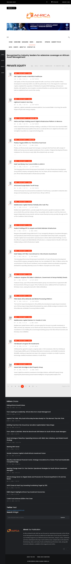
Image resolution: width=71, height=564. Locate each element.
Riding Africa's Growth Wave (26, 8)
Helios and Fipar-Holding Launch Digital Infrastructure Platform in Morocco (38, 121)
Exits (41, 65)
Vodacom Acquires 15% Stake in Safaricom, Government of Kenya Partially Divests (40, 277)
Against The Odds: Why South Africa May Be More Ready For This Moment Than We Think (35, 418)
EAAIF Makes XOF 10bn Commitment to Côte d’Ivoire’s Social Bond (35, 254)
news (2, 54)
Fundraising (48, 65)
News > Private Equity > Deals (23, 73)
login (2, 72)
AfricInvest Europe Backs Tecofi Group (26, 186)
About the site (31, 557)
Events (16, 47)
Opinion (47, 42)
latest (2, 60)
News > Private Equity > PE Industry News (26, 118)
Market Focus (56, 42)
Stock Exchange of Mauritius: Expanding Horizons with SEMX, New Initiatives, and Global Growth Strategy (37, 439)
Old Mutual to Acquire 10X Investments (26, 344)
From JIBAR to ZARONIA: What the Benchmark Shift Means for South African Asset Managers (36, 432)
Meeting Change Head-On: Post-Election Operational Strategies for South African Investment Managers (37, 469)
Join (68, 2)
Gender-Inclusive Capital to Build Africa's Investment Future (26, 453)
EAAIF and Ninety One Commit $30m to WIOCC (29, 164)
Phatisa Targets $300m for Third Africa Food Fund (30, 143)
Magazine (25, 42)
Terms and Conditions (43, 557)
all (32, 65)
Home (10, 42)
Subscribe (17, 42)
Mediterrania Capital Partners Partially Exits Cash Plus (31, 205)
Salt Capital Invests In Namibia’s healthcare (28, 76)
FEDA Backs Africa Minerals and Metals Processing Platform (33, 299)
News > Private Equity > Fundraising (24, 139)
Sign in (64, 2)
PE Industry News (59, 65)
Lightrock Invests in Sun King (23, 102)
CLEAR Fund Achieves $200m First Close (20, 499)
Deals (36, 65)
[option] (40, 8)
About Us (23, 47)
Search (63, 517)
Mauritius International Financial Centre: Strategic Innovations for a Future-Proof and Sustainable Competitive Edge (38, 461)
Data (10, 47)
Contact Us (31, 47)
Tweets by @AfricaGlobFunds (15, 510)
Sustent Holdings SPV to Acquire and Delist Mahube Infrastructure (35, 228)
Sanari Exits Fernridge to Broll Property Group (28, 367)
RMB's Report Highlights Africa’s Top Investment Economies (26, 492)
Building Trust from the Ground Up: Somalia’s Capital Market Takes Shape (30, 425)
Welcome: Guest (11, 2)
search (3, 66)
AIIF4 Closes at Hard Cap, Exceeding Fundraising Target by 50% (27, 485)
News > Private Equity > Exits (23, 201)
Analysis (39, 42)
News (32, 42)
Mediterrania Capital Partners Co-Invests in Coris (30, 320)
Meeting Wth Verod (13, 447)
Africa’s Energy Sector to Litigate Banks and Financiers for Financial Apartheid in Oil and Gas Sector (36, 478)
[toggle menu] (8, 37)
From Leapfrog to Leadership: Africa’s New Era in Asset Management (29, 412)
